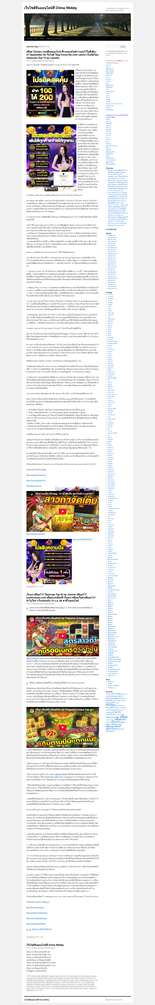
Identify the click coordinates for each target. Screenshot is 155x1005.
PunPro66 (67, 978)
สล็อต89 (110, 616)
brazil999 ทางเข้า (113, 341)
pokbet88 (110, 463)
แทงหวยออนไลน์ (113, 673)
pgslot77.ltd (51, 978)
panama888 (111, 423)
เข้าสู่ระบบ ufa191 (113, 651)
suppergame (111, 531)
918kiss (108, 119)
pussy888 (108, 79)
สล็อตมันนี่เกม (112, 626)
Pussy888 (29, 980)
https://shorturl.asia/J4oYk (35, 534)
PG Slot (40, 978)
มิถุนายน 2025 (112, 264)
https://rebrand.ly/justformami (36, 913)
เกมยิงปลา (58, 982)
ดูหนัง (107, 148)
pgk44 (109, 443)
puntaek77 (110, 478)
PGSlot (45, 978)
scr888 (109, 504)
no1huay (93, 976)
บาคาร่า (91, 980)
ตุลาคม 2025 (111, 256)
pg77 (109, 435)
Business (110, 345)
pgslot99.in (59, 978)
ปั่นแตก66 (110, 580)
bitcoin (109, 331)
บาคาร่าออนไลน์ (56, 988)
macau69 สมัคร (112, 408)
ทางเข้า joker (109, 106)
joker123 (108, 121)
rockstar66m (111, 488)
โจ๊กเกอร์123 (111, 675)
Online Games (111, 419)
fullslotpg (108, 144)
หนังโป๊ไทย (109, 87)
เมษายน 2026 (112, 243)
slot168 (108, 67)
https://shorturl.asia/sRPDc (35, 923)
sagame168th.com (39, 980)
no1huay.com (30, 978)
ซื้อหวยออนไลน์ (110, 164)
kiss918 (108, 97)
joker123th (110, 392)
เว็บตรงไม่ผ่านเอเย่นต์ (114, 661)
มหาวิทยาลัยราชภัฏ (113, 590)
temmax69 (110, 537)
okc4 (109, 417)
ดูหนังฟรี (108, 129)
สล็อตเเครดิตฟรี (32, 658)
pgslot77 (108, 139)
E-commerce (111, 349)
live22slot (110, 400)
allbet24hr (110, 321)
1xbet (107, 89)
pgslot (68, 399)
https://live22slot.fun (111, 146)
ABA (38, 976)
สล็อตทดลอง (109, 85)
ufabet (109, 547)
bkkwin (110, 333)
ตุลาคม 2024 (111, 280)
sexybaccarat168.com (52, 980)
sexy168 (110, 506)
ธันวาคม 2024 (112, 276)
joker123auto (111, 390)
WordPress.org (112, 688)
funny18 (108, 93)
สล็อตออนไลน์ (50, 982)
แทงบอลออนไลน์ (113, 671)
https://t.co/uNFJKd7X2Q (82, 539)
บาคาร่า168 (111, 573)
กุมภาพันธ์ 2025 (112, 272)
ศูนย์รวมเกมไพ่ (112, 596)
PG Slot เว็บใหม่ (112, 433)
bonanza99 (110, 337)
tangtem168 (111, 533)
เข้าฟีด (110, 683)
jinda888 (110, 386)
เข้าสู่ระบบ (111, 681)
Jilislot (71, 976)
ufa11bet (110, 541)
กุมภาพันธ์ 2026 (112, 247)
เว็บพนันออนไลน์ (72, 982)
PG (36, 978)
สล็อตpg (110, 622)
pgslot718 (110, 449)
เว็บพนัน (63, 982)
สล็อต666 (110, 608)
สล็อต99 (110, 620)
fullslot (109, 357)
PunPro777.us (90, 978)
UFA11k (110, 543)
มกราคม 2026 (112, 249)
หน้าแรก (29, 38)
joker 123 (108, 65)
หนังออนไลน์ (111, 645)
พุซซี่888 (110, 588)
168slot (110, 300)
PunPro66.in (30, 986)
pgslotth (108, 99)
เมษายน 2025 (112, 268)
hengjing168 (111, 372)
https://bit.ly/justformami (35, 907)
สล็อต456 (110, 604)
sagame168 (111, 494)
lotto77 (109, 406)
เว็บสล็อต (110, 667)
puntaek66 (110, 476)
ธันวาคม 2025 (112, 252)
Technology (111, 535)
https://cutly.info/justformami (36, 918)
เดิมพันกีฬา (111, 653)
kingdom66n (111, 396)
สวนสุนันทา (111, 643)
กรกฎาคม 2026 (112, 237)
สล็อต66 (110, 606)
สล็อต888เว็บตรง (112, 614)
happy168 (110, 368)
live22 (109, 398)
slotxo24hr (110, 525)
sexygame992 (111, 514)
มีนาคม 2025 (111, 270)
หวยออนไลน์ (109, 110)
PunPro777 (82, 978)
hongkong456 (111, 374)
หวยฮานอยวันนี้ (112, 647)
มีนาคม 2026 (111, 245)
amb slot (110, 323)
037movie (110, 294)
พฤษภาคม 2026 (112, 241)
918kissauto (111, 313)
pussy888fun (111, 482)
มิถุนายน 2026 (112, 239)
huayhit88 (110, 376)
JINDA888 (109, 75)
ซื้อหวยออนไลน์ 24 (113, 559)
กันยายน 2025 (112, 258)
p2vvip (109, 421)
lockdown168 (111, 402)
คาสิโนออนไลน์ (83, 980)
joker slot (108, 108)
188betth (108, 101)
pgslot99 (110, 455)
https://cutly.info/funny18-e (36, 480)
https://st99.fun (110, 71)
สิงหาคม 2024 (112, 284)
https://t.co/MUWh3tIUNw (42, 929)
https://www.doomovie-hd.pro (114, 103)
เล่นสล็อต (110, 655)
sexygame (110, 510)
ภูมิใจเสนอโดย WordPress (115, 1000)
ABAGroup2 (44, 976)
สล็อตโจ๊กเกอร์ (112, 641)
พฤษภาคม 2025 (112, 266)
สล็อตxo (110, 624)
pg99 (107, 142)
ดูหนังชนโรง (109, 154)
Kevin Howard (49, 61)
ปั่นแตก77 (110, 582)
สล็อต (77, 92)
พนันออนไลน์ (37, 982)
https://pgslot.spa (110, 91)
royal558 (110, 490)
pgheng (110, 437)
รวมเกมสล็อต (112, 594)
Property (110, 465)
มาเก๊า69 (110, 592)
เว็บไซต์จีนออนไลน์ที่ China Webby (50, 7)
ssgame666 (111, 529)
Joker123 (77, 976)
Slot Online (66, 980)
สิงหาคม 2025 (112, 260)
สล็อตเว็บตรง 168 (113, 637)
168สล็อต (110, 302)
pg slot (107, 95)
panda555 (110, 425)
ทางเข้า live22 (112, 567)
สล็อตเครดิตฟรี (112, 633)
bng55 (109, 335)
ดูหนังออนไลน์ (110, 152)
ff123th (110, 353)
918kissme (110, 315)
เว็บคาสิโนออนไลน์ (113, 657)
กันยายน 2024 (112, 282)
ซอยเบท (110, 557)
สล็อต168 (110, 602)
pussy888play (111, 484)
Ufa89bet (110, 545)
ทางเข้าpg (111, 569)
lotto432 (110, 404)
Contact (42, 38)
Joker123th (55, 984)
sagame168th (111, 496)
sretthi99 (110, 527)
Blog (35, 38)
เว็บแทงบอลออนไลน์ (114, 669)
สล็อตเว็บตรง (110, 69)
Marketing (110, 410)
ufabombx (110, 549)
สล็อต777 (63, 607)
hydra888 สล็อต (112, 378)
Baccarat (51, 976)
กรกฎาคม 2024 (112, 286)
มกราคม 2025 (112, 274)
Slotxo (72, 980)
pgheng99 (110, 439)
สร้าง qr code (111, 598)
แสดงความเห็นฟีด (113, 685)
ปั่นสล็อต (110, 578)
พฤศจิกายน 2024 (112, 278)
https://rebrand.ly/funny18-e (36, 475)
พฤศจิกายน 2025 (112, 254)
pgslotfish (110, 459)
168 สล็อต (110, 298)
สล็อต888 (110, 612)
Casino (57, 976)
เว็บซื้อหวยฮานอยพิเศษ (114, 659)
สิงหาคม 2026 (112, 235)
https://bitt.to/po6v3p (33, 486)
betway (110, 329)
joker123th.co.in (85, 976)
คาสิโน (77, 980)
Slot (61, 980)
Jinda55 (110, 384)
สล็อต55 (108, 720)
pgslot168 (110, 447)
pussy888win (111, 486)
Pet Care (110, 427)
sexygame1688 (112, 512)
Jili (68, 976)
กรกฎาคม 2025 (112, 262)
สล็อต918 (110, 618)
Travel (109, 539)
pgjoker (110, 441)
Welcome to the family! (54, 38)
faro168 (110, 351)
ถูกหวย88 (110, 565)
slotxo (107, 83)
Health (109, 370)
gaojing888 (111, 366)
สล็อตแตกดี (111, 639)
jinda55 (123, 698)
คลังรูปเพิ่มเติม (30, 586)
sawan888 (110, 500)
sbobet (109, 502)
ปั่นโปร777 (111, 584)
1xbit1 (109, 309)
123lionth (110, 296)
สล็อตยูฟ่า (111, 628)
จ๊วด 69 (110, 555)
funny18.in (63, 976)
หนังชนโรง (109, 123)
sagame (108, 125)
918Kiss (34, 976)
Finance (110, 355)
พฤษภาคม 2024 (112, 288)
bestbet (109, 327)
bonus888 (110, 339)
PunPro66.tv (74, 978)
